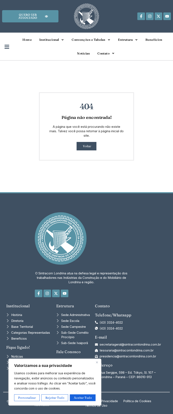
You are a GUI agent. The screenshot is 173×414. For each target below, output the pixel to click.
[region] (54, 382)
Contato (103, 53)
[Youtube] (167, 16)
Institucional (49, 40)
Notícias (83, 53)
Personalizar (27, 398)
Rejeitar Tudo (54, 398)
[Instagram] (150, 16)
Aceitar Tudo (83, 398)
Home (27, 40)
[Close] (96, 362)
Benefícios (153, 40)
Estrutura (125, 40)
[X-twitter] (158, 16)
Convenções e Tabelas (88, 40)
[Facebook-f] (141, 16)
